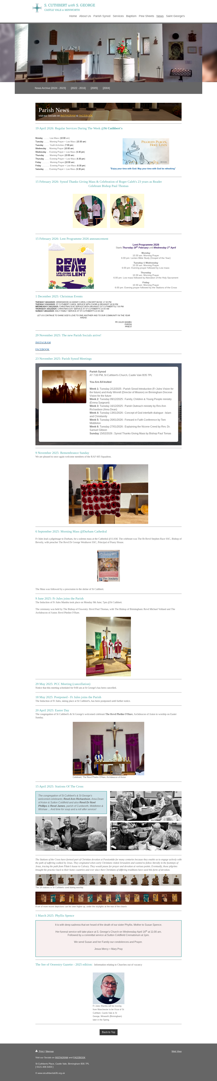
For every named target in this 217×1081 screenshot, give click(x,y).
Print (41, 1051)
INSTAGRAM (61, 1057)
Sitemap (49, 1051)
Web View (177, 1051)
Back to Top (108, 1032)
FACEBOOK (79, 1057)
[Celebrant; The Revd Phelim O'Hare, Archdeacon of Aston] (108, 749)
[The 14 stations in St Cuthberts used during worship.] (108, 880)
